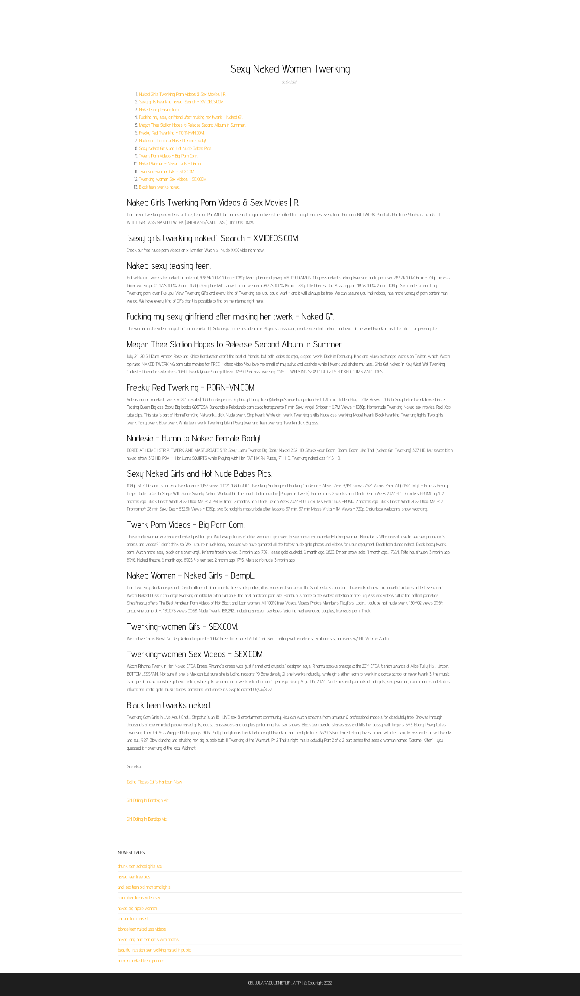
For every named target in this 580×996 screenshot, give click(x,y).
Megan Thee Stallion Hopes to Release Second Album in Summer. (192, 125)
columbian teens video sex (139, 897)
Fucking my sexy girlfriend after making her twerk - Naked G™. (191, 117)
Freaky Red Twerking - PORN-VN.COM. (172, 133)
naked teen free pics (134, 877)
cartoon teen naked (133, 918)
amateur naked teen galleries (141, 960)
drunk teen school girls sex (140, 866)
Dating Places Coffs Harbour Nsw (154, 782)
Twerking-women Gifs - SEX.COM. (167, 171)
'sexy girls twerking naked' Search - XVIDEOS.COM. (181, 102)
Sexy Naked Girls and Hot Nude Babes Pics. (175, 148)
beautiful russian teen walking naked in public (154, 950)
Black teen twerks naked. (159, 187)
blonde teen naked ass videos (142, 929)
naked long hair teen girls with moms (148, 939)
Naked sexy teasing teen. (159, 109)
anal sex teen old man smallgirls (144, 887)
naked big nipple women (137, 908)
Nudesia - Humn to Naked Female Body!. (173, 140)
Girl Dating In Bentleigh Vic (148, 800)
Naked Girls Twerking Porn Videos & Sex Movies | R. (182, 94)
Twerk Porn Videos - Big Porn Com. (168, 156)
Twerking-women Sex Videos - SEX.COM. (173, 179)
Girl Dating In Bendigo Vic (147, 819)
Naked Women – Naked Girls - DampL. (171, 164)
